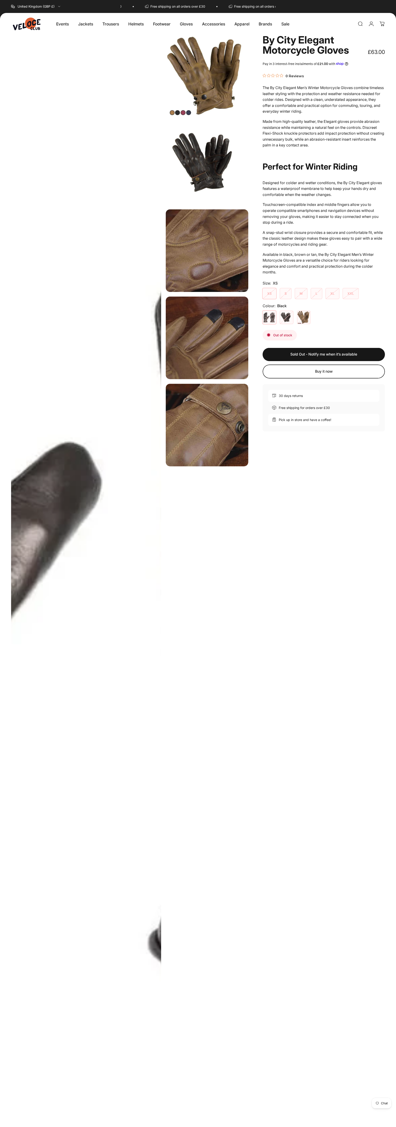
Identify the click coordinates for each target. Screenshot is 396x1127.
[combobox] (36, 6)
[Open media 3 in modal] (207, 163)
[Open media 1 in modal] (86, 579)
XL (332, 293)
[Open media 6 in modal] (207, 425)
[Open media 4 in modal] (207, 250)
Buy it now (324, 371)
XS (269, 293)
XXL (350, 293)
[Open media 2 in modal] (207, 76)
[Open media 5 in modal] (207, 338)
